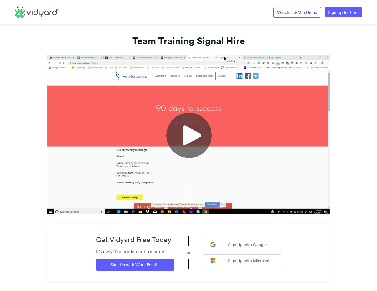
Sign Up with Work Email (133, 264)
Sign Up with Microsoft (249, 260)
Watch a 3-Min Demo (297, 12)
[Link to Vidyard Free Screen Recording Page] (37, 11)
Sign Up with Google (247, 244)
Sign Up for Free (343, 12)
